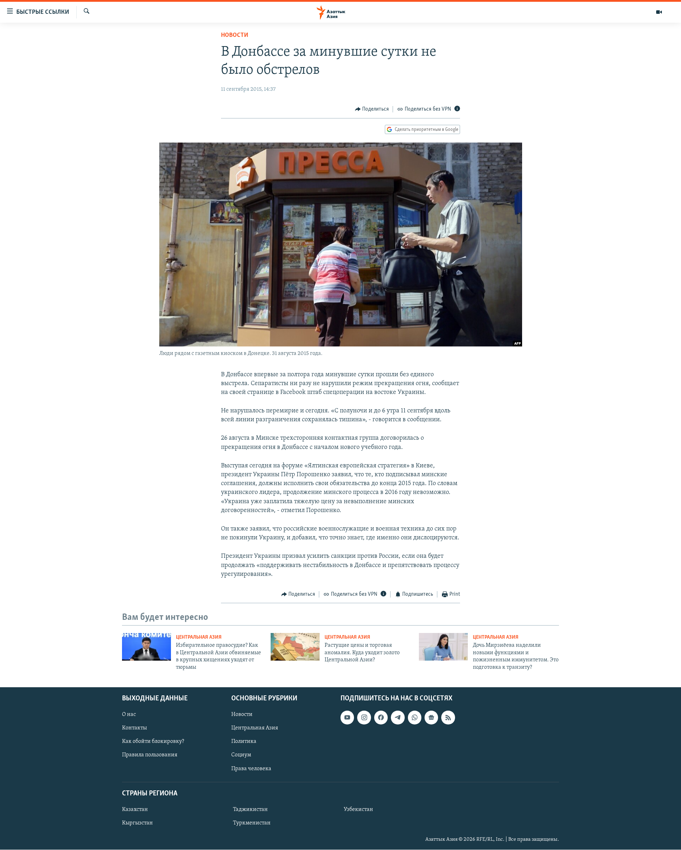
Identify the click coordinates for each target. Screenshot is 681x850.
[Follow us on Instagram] (364, 717)
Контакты (134, 728)
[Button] (372, 109)
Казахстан (135, 809)
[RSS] (448, 717)
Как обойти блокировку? (153, 741)
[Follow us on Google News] (431, 717)
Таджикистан (250, 809)
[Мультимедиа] (659, 12)
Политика (243, 741)
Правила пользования (149, 755)
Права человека (251, 769)
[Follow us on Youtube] (347, 717)
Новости (234, 35)
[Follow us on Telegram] (397, 717)
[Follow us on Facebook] (381, 717)
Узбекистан (358, 809)
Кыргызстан (137, 823)
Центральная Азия (199, 637)
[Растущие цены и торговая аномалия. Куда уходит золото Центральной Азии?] (295, 647)
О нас (129, 714)
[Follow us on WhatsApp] (414, 717)
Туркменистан (252, 823)
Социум (241, 755)
